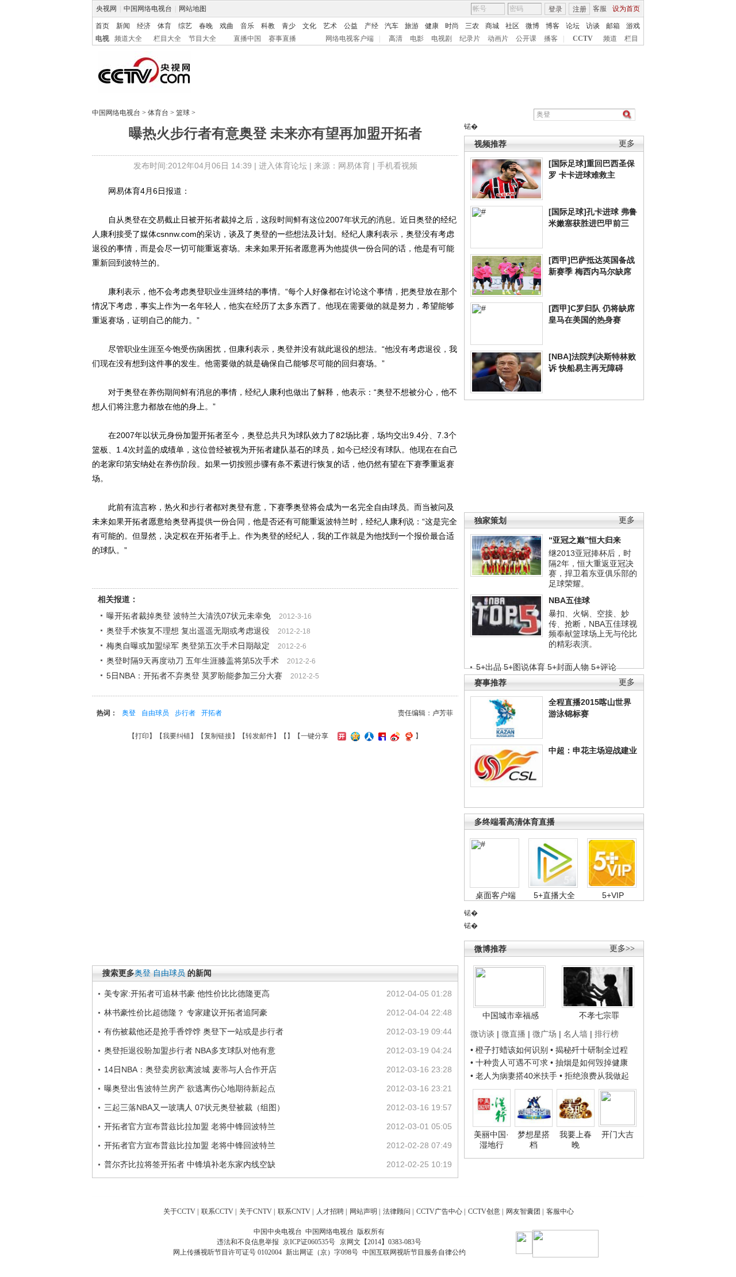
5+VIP (613, 895)
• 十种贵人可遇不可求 (510, 1062)
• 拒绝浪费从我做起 (594, 1075)
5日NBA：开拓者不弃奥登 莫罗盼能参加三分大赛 (194, 675)
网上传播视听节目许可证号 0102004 (227, 1252)
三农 (472, 26)
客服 (600, 9)
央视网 (106, 9)
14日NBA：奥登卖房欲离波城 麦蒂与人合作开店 (190, 1069)
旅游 (412, 26)
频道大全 (128, 38)
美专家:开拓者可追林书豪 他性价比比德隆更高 (187, 993)
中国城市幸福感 (510, 1015)
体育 (164, 26)
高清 (395, 38)
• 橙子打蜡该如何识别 (509, 1049)
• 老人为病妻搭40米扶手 (513, 1075)
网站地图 (192, 9)
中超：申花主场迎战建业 (593, 750)
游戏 (633, 26)
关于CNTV (255, 1211)
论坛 (573, 26)
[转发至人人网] (368, 736)
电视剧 (441, 38)
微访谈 (482, 1033)
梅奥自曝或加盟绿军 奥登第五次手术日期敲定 (188, 645)
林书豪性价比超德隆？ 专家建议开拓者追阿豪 (185, 1012)
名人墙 (576, 1033)
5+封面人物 (568, 667)
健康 (432, 26)
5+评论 (603, 667)
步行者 (185, 713)
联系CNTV (294, 1211)
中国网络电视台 (148, 9)
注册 (579, 9)
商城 (492, 26)
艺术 (330, 26)
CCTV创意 (484, 1211)
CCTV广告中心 (439, 1211)
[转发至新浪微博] (394, 736)
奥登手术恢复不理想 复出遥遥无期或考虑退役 (188, 630)
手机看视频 (397, 165)
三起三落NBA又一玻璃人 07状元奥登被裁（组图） (194, 1107)
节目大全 (202, 38)
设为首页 (626, 9)
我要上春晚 (575, 1139)
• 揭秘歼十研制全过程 (589, 1049)
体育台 (158, 113)
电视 (102, 38)
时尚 (452, 26)
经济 (144, 26)
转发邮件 (259, 736)
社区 (512, 26)
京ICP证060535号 (309, 1242)
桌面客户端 (496, 895)
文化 (309, 26)
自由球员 (155, 713)
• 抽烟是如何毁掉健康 (589, 1062)
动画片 (498, 38)
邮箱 (613, 26)
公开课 (526, 38)
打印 (142, 736)
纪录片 (469, 38)
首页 (102, 26)
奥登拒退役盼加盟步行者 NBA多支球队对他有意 (189, 1050)
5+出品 (488, 667)
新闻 (123, 26)
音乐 (247, 26)
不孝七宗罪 (599, 1015)
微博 (532, 26)
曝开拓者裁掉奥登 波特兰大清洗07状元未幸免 (188, 615)
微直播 (513, 1033)
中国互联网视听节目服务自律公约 (414, 1252)
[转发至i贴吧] (380, 736)
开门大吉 (617, 1134)
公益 (351, 26)
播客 (551, 38)
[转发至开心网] (340, 736)
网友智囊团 (523, 1211)
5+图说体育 (524, 667)
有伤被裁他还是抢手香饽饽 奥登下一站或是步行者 (193, 1031)
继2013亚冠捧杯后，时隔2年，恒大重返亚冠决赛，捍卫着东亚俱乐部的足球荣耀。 (593, 568)
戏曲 (226, 26)
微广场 (544, 1033)
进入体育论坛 (283, 165)
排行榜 (607, 1033)
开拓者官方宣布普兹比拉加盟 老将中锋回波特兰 (189, 1126)
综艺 (185, 26)
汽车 (391, 26)
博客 (552, 26)
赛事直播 (282, 38)
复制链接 (218, 736)
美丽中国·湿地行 (491, 1139)
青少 (289, 26)
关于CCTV (179, 1211)
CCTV (583, 38)
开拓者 (211, 713)
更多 (627, 143)
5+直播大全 (554, 895)
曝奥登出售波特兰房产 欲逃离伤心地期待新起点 (189, 1088)
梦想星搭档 (534, 1139)
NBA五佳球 (569, 600)
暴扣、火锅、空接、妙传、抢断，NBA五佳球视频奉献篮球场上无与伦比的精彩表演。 (593, 629)
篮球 (183, 113)
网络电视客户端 (349, 38)
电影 (417, 38)
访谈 (593, 26)
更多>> (622, 948)
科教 (268, 26)
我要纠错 (176, 736)
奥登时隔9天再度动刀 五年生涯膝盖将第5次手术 (192, 660)
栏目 (631, 38)
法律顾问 (397, 1211)
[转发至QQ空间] (354, 736)
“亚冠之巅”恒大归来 (585, 539)
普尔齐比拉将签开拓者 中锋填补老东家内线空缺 (189, 1164)
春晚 (206, 26)
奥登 (129, 713)
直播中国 (247, 38)
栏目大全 (167, 38)
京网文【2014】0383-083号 (380, 1242)
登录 (555, 9)
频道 (610, 38)
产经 (371, 26)
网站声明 (363, 1211)
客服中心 (560, 1211)
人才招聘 (330, 1211)
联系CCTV (217, 1211)
